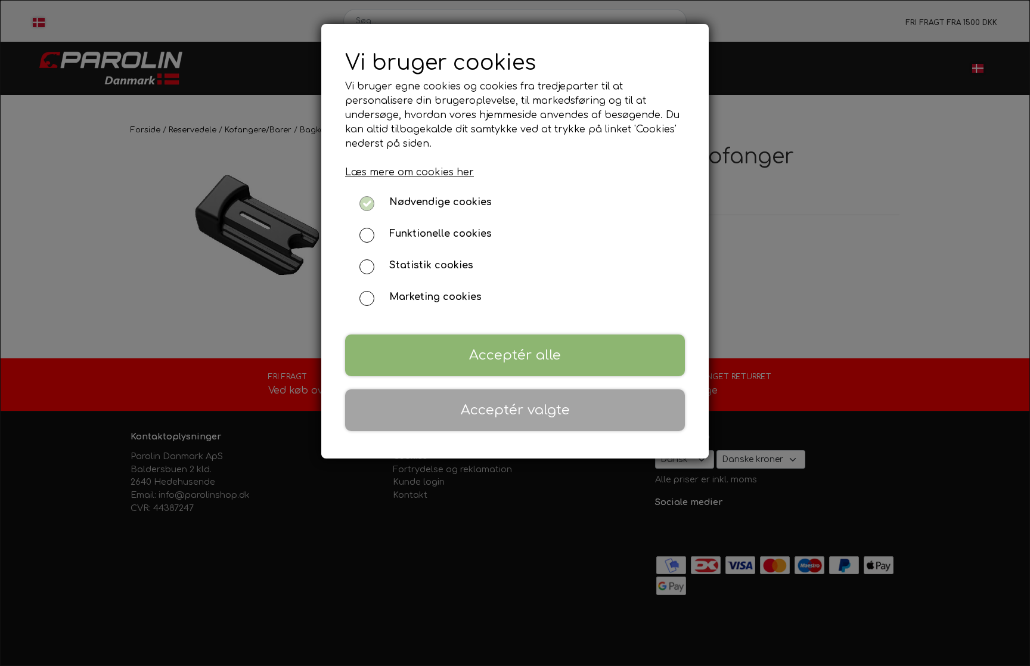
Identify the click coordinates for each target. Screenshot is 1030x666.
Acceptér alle (515, 355)
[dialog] (515, 333)
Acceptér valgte (515, 409)
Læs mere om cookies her (409, 172)
